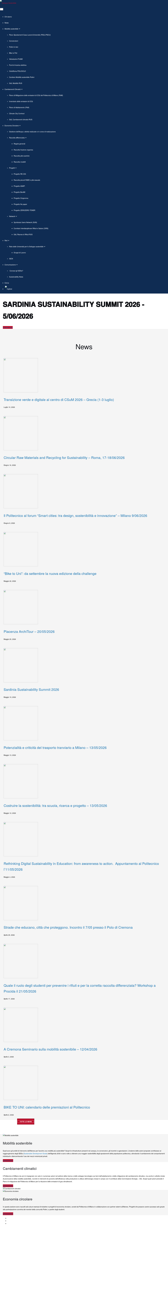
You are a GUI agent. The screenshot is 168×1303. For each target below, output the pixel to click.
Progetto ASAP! (19, 186)
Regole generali (19, 144)
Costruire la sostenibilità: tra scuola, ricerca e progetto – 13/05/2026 (55, 805)
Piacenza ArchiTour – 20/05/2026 (29, 631)
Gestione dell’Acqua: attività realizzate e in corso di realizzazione (32, 131)
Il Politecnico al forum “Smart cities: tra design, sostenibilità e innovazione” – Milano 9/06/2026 (75, 515)
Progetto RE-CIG (20, 174)
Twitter (30, 1232)
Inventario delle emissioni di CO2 (21, 101)
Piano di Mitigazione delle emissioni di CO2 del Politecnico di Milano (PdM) (36, 95)
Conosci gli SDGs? (16, 271)
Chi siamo (8, 17)
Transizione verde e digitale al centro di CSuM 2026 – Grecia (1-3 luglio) (59, 399)
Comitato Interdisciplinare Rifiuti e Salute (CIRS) (31, 228)
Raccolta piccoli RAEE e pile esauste (27, 180)
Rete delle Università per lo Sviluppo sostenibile (26, 246)
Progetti (12, 168)
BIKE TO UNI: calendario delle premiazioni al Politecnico (47, 1107)
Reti (6, 240)
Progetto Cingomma (21, 198)
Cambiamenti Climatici (13, 89)
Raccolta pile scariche (21, 156)
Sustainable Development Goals (35, 1153)
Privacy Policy (12, 1218)
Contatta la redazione (15, 1221)
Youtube (35, 1232)
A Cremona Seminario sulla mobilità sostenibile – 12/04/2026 (50, 1049)
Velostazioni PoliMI (16, 59)
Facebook (24, 1232)
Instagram (41, 1232)
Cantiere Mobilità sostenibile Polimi (21, 77)
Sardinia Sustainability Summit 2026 (31, 689)
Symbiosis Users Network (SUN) (25, 222)
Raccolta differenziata (17, 137)
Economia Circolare (12, 125)
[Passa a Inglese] (8, 289)
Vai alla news (7, 327)
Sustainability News (16, 277)
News (7, 23)
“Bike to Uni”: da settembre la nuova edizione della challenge (50, 573)
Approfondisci (8, 1160)
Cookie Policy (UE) (14, 1223)
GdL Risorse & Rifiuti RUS (23, 234)
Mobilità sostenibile (12, 29)
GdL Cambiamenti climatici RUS (20, 119)
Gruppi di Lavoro (20, 252)
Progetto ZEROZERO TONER (24, 210)
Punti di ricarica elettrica (17, 65)
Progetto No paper (20, 204)
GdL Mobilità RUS (15, 83)
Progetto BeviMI (19, 192)
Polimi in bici (13, 47)
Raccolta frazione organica (23, 150)
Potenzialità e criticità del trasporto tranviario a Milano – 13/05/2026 (55, 747)
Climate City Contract (16, 113)
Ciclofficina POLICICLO (17, 71)
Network (12, 216)
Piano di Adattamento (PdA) (19, 107)
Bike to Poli (13, 53)
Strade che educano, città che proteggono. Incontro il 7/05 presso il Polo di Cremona (68, 927)
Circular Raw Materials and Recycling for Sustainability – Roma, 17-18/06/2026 (64, 457)
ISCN (11, 258)
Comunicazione (10, 265)
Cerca (7, 283)
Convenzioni (13, 41)
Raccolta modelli (20, 162)
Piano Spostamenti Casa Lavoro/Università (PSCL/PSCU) (30, 35)
